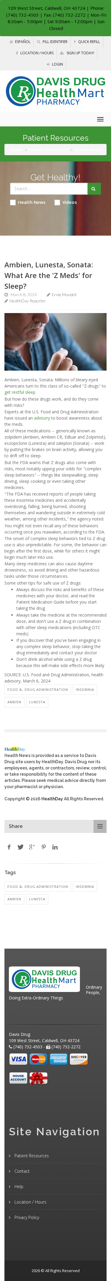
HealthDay (52, 798)
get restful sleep (19, 392)
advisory (42, 418)
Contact (21, 1171)
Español (22, 41)
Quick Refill (88, 41)
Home (15, 150)
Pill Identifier (54, 41)
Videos (69, 202)
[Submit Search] (94, 189)
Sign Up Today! (80, 52)
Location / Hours (37, 52)
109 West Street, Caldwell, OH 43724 (46, 8)
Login (57, 64)
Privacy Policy (26, 1217)
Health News (32, 202)
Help (18, 1186)
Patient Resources (48, 150)
